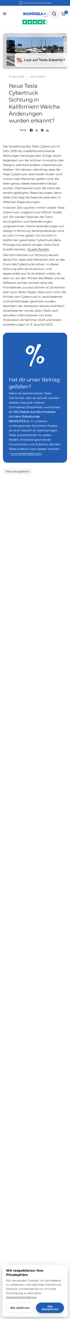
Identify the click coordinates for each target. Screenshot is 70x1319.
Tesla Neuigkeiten (17, 471)
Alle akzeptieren (50, 1308)
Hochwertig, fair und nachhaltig (37, 3)
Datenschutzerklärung (21, 1297)
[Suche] (54, 13)
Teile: (23, 130)
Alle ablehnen (20, 1308)
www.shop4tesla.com (26, 453)
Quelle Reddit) (38, 249)
